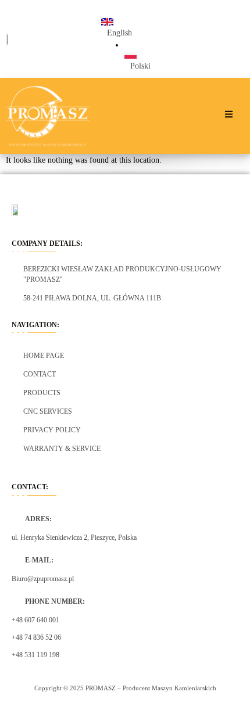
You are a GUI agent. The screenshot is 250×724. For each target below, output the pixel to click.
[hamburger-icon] (229, 116)
